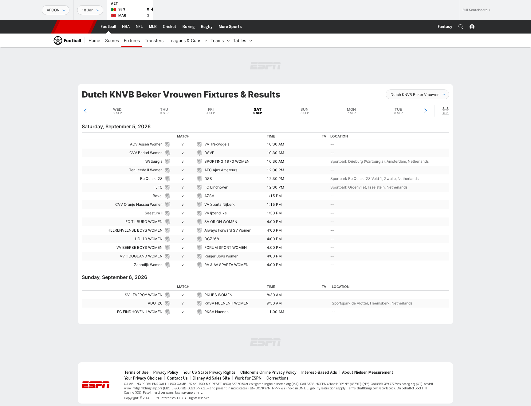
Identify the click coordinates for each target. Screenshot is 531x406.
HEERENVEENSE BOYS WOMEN (135, 230)
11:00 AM (275, 311)
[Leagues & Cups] (206, 40)
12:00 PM (275, 170)
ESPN (74, 27)
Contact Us (177, 378)
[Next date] (425, 110)
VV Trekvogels (216, 144)
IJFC (159, 187)
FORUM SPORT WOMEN (225, 247)
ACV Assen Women (146, 144)
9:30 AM (274, 303)
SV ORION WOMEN (220, 221)
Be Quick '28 (151, 178)
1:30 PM (274, 213)
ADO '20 (155, 303)
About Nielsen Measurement (367, 372)
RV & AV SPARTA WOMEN (226, 264)
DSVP (209, 152)
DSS (208, 178)
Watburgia (154, 161)
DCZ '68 (211, 239)
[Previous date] (85, 110)
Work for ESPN (248, 378)
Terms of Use (136, 372)
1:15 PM (274, 195)
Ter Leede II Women (146, 170)
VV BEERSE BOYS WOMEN (139, 247)
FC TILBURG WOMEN (144, 221)
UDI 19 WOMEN (149, 239)
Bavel (158, 195)
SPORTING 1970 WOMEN (227, 161)
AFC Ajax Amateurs (220, 170)
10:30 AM (275, 144)
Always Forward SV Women (227, 230)
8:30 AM (274, 295)
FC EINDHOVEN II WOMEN (140, 311)
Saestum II (154, 213)
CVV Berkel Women (146, 152)
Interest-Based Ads (319, 372)
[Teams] (228, 40)
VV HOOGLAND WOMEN (141, 256)
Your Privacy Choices (143, 378)
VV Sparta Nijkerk (219, 204)
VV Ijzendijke (215, 213)
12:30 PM (275, 178)
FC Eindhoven (216, 187)
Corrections (277, 378)
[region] (265, 200)
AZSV (209, 195)
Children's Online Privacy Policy (268, 372)
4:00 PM (274, 221)
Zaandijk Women (148, 264)
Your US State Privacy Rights (209, 372)
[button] (460, 26)
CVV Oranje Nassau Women (139, 204)
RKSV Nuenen (216, 311)
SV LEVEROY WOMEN (144, 295)
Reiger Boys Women (221, 256)
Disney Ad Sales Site (211, 378)
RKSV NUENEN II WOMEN (226, 303)
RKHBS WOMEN (218, 295)
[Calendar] (441, 110)
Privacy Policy (165, 372)
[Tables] (251, 40)
